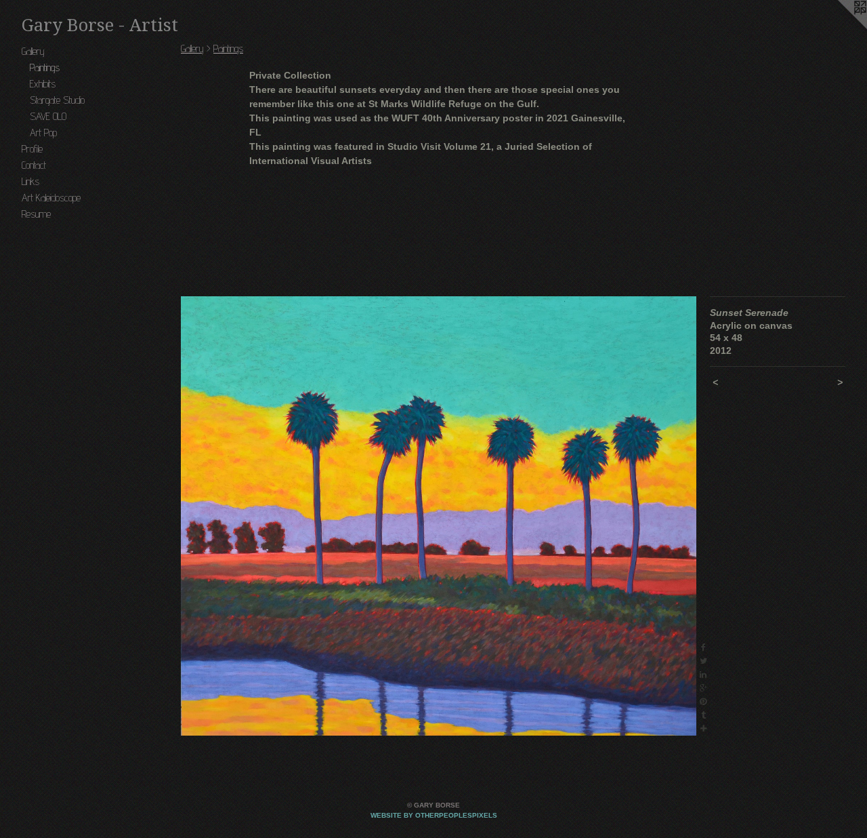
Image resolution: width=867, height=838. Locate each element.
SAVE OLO (48, 116)
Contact (34, 165)
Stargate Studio (57, 100)
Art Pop (43, 132)
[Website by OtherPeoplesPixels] (840, 27)
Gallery (33, 51)
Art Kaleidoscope (51, 197)
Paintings (45, 67)
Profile (32, 148)
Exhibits (43, 83)
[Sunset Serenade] (438, 516)
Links (30, 181)
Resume (36, 213)
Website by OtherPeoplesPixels (434, 815)
